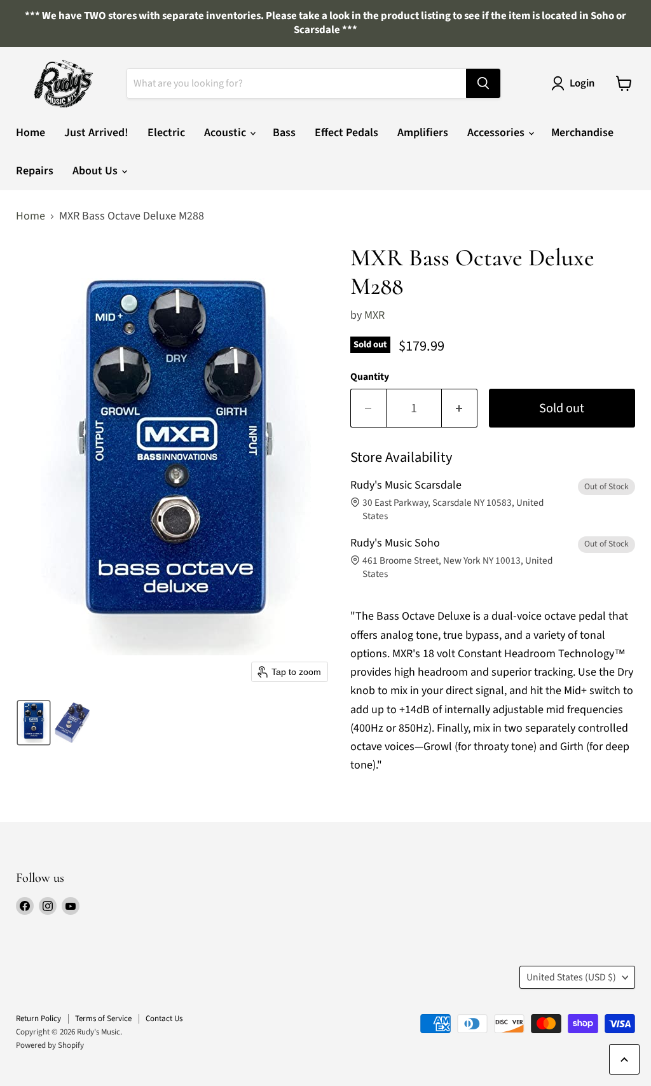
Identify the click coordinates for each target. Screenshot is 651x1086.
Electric (166, 133)
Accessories (497, 133)
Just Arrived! (96, 133)
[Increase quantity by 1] (459, 408)
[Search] (483, 83)
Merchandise (582, 133)
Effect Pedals (346, 133)
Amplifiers (422, 133)
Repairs (34, 171)
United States (571, 977)
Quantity (369, 376)
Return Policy (38, 1018)
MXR (374, 315)
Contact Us (164, 1018)
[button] (34, 722)
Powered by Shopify (50, 1045)
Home (30, 133)
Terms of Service (103, 1018)
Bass (284, 133)
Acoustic (226, 133)
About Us (96, 171)
